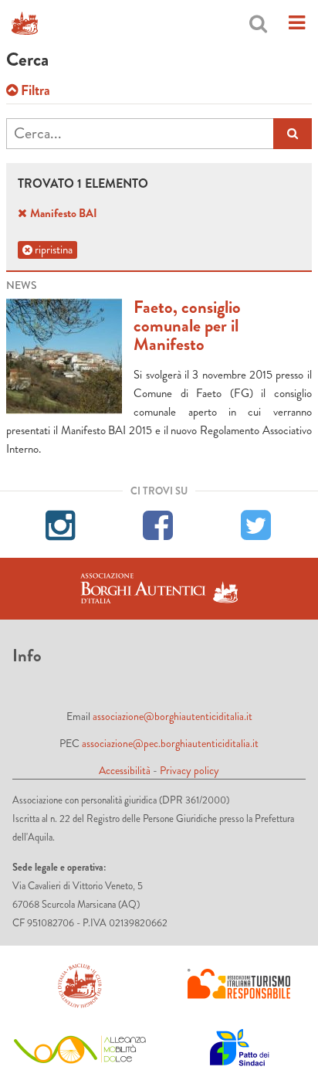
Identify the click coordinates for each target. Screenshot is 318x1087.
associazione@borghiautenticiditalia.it (172, 716)
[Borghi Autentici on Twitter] (256, 523)
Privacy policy (189, 770)
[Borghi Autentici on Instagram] (61, 523)
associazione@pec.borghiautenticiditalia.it (170, 743)
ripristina (52, 249)
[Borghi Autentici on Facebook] (158, 523)
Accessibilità (125, 770)
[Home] (25, 23)
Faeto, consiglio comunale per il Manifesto (187, 325)
